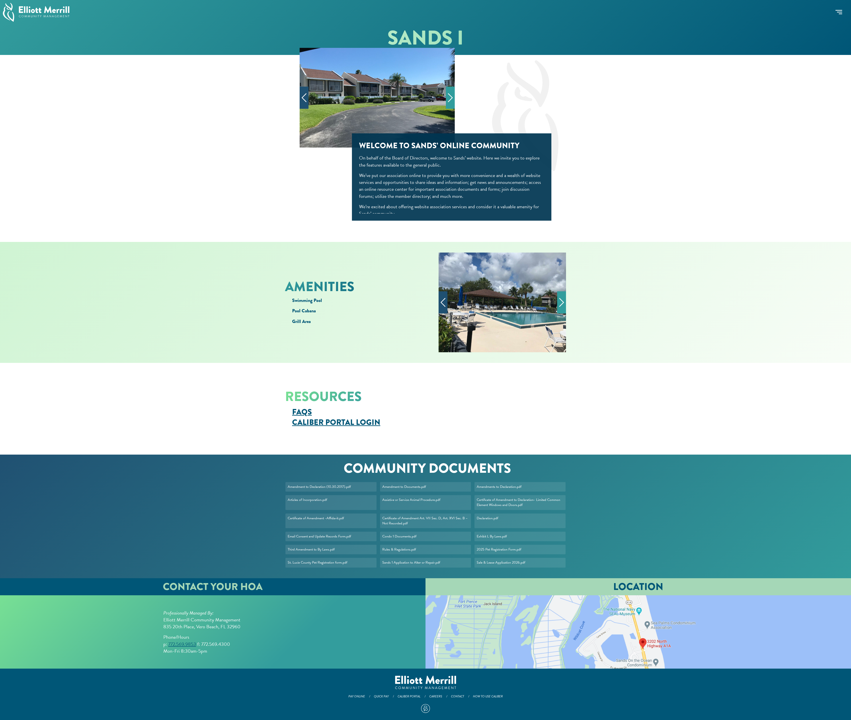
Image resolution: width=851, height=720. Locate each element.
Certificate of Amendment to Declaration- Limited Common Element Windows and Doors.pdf (518, 502)
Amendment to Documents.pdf (404, 486)
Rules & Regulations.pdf (399, 549)
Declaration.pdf (487, 518)
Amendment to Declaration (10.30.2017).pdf (319, 486)
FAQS (302, 412)
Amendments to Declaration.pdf (499, 486)
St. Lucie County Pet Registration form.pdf (317, 562)
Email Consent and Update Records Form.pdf (319, 536)
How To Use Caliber (488, 696)
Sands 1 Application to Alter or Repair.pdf (411, 562)
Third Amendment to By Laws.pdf (311, 549)
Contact (457, 696)
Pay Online (356, 696)
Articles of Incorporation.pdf (307, 499)
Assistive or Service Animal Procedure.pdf (411, 499)
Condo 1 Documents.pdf (399, 536)
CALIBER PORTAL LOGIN (336, 422)
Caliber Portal (409, 696)
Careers (435, 696)
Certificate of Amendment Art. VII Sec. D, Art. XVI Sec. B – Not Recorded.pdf (425, 521)
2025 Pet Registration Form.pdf (499, 549)
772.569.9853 (182, 644)
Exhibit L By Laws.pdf (492, 536)
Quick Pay (381, 696)
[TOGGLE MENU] (839, 12)
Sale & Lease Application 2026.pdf (501, 562)
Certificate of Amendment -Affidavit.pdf (316, 518)
